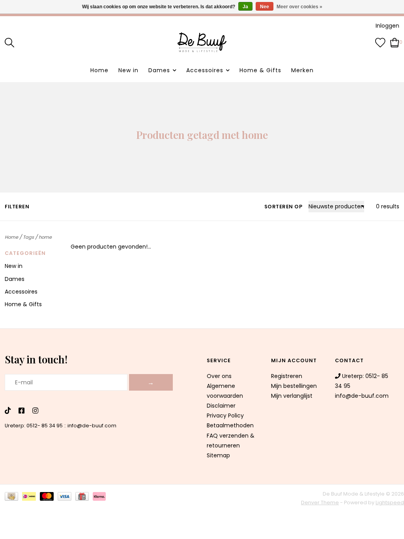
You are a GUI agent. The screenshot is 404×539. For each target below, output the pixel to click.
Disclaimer (221, 406)
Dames (159, 70)
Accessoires (204, 70)
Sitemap (218, 455)
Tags (28, 237)
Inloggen (387, 26)
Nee (264, 6)
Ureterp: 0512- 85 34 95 (34, 425)
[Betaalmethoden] (13, 498)
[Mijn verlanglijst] (380, 42)
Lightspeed (390, 502)
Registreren (286, 376)
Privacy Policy (225, 415)
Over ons (219, 376)
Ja (245, 6)
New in (128, 70)
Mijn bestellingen (294, 386)
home (45, 237)
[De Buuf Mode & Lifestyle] (202, 42)
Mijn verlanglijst (291, 396)
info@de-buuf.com (91, 425)
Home (99, 70)
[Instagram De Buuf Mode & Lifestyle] (35, 411)
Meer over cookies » (299, 6)
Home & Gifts (260, 70)
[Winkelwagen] (394, 42)
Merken (302, 70)
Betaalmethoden (230, 425)
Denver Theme (320, 502)
